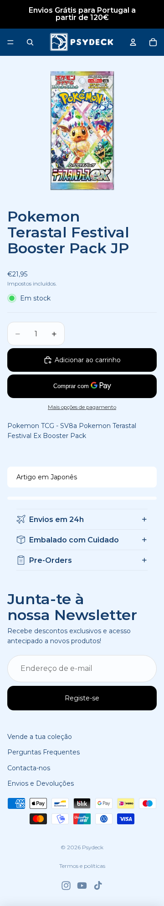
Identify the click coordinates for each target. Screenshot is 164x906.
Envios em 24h (56, 519)
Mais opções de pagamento (82, 407)
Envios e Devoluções (40, 783)
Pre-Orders (50, 560)
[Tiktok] (97, 885)
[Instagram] (66, 885)
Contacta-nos (28, 768)
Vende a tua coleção (39, 737)
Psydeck (92, 847)
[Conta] (133, 42)
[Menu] (10, 42)
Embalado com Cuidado (74, 540)
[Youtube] (82, 885)
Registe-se (82, 698)
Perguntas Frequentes (43, 752)
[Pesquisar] (30, 42)
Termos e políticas (82, 865)
